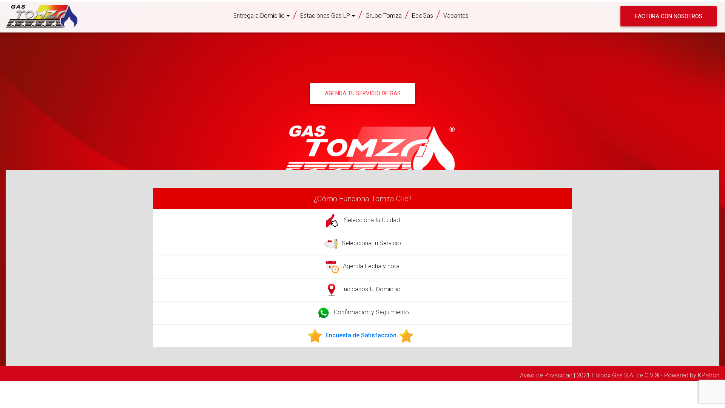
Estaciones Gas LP (326, 15)
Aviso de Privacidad (546, 375)
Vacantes (456, 15)
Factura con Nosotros (668, 16)
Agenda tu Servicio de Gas (363, 93)
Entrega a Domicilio (259, 15)
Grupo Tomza (384, 15)
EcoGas (422, 15)
